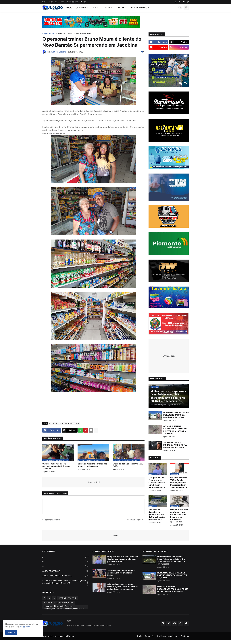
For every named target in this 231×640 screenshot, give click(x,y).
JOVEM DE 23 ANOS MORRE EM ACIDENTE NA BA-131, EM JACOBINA (175, 444)
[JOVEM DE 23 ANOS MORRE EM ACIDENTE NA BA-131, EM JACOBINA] (155, 445)
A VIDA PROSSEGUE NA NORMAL (65, 576)
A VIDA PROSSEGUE (65, 571)
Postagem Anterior (52, 520)
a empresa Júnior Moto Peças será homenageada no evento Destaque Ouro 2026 (65, 583)
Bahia (95, 8)
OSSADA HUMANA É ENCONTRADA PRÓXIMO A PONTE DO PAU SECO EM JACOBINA (175, 430)
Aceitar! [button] (11, 632)
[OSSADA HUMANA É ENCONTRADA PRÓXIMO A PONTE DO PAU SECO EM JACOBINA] (155, 429)
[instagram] (180, 623)
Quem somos (53, 2)
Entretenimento (138, 8)
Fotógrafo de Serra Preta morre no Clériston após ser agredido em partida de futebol (157, 482)
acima (115, 535)
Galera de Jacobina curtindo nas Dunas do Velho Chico (92, 465)
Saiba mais (25, 627)
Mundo (120, 8)
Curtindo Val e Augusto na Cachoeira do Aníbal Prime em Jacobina (56, 466)
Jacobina (81, 8)
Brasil (107, 8)
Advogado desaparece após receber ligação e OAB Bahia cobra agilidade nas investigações (122, 586)
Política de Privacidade (69, 2)
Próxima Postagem (135, 520)
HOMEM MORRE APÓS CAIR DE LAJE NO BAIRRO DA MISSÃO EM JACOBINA (176, 414)
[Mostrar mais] (96, 430)
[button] (180, 7)
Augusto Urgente (66, 636)
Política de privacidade (167, 636)
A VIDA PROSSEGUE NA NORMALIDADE (73, 33)
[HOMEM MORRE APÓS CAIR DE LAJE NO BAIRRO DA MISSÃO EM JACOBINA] (155, 415)
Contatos (83, 2)
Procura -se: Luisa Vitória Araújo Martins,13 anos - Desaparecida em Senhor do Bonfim (178, 482)
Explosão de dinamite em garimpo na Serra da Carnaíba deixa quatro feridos (157, 514)
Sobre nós (149, 636)
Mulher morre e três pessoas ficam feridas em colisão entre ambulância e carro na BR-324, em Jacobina (171, 560)
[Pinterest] (85, 430)
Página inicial (48, 33)
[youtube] (184, 2)
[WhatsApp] (80, 430)
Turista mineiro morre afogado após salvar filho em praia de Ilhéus (121, 572)
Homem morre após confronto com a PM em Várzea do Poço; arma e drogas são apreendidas (179, 515)
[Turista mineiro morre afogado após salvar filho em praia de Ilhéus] (99, 573)
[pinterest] (188, 2)
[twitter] (179, 2)
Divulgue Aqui (93, 482)
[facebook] (175, 2)
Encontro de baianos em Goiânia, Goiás (128, 465)
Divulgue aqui (169, 356)
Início (44, 2)
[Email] (91, 430)
